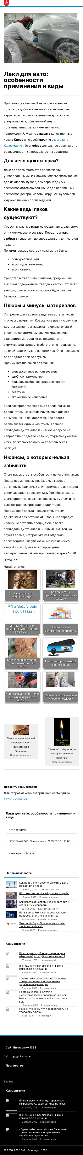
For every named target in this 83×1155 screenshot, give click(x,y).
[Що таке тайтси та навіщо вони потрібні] (11, 895)
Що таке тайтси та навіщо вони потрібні (44, 893)
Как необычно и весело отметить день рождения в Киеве (43, 884)
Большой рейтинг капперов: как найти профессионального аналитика (43, 914)
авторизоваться (16, 799)
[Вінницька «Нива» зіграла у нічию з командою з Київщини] (11, 970)
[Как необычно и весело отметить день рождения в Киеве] (11, 884)
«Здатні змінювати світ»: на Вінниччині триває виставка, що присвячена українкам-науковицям (43, 981)
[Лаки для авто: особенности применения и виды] (41, 38)
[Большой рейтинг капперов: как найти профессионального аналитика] (11, 914)
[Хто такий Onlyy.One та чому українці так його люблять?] (11, 924)
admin (22, 829)
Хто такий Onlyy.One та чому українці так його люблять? (42, 925)
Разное (29, 853)
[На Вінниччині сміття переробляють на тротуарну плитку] (11, 1013)
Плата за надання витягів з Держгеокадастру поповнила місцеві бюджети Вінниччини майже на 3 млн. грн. (43, 996)
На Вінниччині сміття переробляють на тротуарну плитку (43, 1010)
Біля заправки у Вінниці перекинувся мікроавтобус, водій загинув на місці (42, 955)
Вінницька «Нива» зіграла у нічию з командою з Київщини (41, 967)
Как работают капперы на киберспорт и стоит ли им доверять (44, 903)
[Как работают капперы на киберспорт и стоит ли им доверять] (11, 904)
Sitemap (9, 1081)
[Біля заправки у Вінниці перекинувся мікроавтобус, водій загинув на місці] (11, 957)
